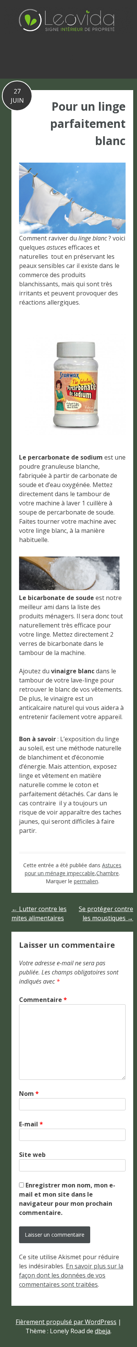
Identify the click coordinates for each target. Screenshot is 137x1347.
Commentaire (43, 999)
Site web (32, 1154)
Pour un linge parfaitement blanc (88, 123)
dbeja (102, 1331)
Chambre (107, 873)
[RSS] (68, 55)
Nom (29, 1093)
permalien (86, 881)
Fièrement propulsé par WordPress (66, 1322)
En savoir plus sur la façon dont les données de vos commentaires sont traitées (71, 1275)
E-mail (31, 1124)
